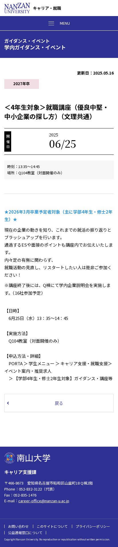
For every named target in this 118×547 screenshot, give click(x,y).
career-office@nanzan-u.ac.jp (43, 500)
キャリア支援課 (20, 471)
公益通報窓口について (25, 532)
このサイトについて (52, 526)
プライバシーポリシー (93, 526)
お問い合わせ (18, 526)
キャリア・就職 (47, 8)
